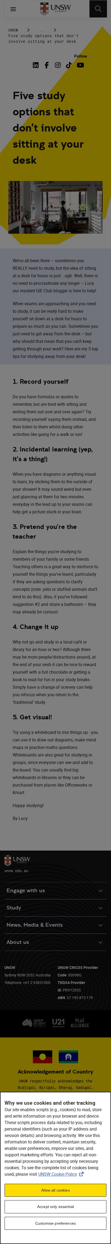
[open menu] (13, 8)
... (41, 30)
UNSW (13, 30)
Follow (80, 56)
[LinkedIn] (37, 65)
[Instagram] (58, 65)
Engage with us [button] (25, 890)
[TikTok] (69, 65)
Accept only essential (55, 1206)
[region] (55, 1168)
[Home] (55, 8)
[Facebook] (47, 65)
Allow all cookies (55, 1190)
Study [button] (13, 908)
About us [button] (17, 942)
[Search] (98, 8)
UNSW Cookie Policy (62, 1174)
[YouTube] (80, 65)
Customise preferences (55, 1223)
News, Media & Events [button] (34, 925)
